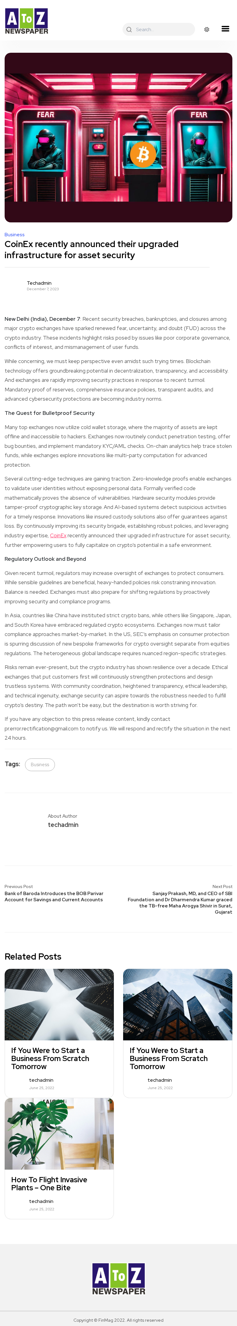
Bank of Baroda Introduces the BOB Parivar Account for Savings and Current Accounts (54, 896)
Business (15, 234)
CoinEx (58, 535)
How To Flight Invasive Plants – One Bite (49, 1184)
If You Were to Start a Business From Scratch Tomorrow (50, 1059)
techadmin (39, 283)
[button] (225, 29)
